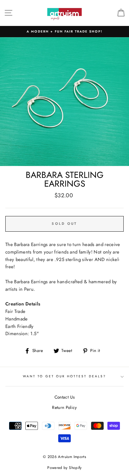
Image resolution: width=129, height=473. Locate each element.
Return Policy (64, 407)
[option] (64, 31)
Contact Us (64, 397)
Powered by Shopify (64, 467)
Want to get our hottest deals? (64, 376)
